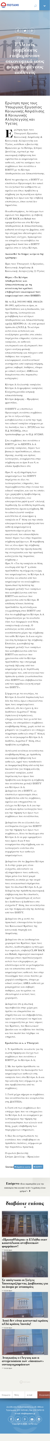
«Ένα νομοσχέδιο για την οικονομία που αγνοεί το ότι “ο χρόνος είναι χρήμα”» (25, 1187)
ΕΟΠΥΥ (38, 1166)
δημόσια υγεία (23, 1166)
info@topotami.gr (28, 1413)
